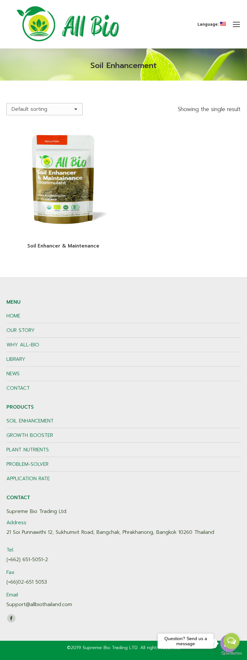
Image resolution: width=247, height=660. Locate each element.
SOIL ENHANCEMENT (30, 420)
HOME (13, 315)
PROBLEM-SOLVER (27, 464)
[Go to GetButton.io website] (231, 653)
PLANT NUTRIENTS (27, 449)
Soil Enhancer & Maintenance (63, 245)
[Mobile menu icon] (236, 24)
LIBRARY (15, 359)
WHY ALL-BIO (22, 344)
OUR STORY (20, 330)
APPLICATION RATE (28, 478)
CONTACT (18, 388)
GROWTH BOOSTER (29, 435)
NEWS (13, 373)
